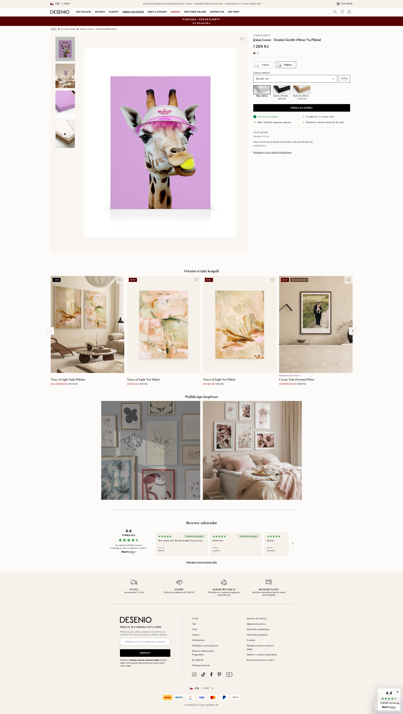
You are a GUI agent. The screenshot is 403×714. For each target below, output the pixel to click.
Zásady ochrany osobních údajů (144, 660)
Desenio (210, 705)
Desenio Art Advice (257, 618)
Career (195, 634)
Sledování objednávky (258, 629)
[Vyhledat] (335, 12)
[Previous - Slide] (250, 93)
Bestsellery (83, 12)
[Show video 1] (65, 134)
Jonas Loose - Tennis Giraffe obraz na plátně (99, 29)
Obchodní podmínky (257, 634)
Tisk (194, 624)
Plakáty (114, 12)
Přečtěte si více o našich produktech (272, 152)
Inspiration (217, 12)
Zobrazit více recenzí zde (201, 562)
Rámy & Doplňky (157, 12)
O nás (195, 618)
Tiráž (194, 629)
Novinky (100, 12)
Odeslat (145, 652)
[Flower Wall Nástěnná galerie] (252, 450)
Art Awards (198, 660)
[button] (344, 79)
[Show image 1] (65, 49)
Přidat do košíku (301, 107)
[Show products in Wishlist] (342, 12)
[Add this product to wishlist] (242, 38)
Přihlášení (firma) (201, 665)
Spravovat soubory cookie (260, 660)
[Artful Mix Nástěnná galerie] (150, 450)
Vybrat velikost (261, 72)
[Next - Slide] (352, 93)
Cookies (251, 640)
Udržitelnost (198, 640)
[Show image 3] (65, 104)
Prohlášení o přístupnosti (205, 645)
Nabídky (176, 12)
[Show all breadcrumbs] (53, 29)
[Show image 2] (65, 76)
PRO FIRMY (234, 12)
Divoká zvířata (68, 29)
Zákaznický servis (256, 624)
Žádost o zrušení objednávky (262, 654)
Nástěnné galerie (195, 12)
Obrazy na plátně (133, 12)
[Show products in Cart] (349, 12)
